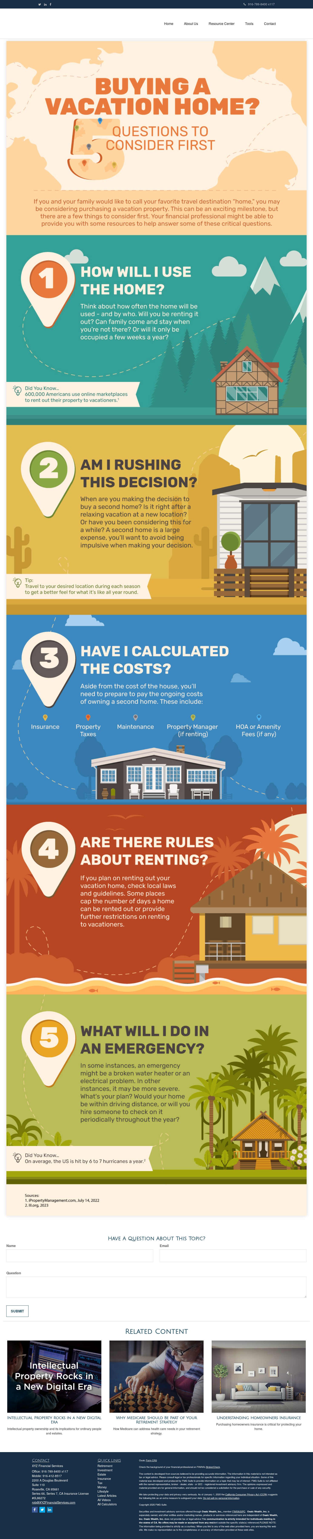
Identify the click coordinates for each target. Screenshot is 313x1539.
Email (164, 1245)
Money (102, 1487)
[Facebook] (50, 4)
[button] (191, 24)
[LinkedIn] (45, 4)
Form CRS (151, 1460)
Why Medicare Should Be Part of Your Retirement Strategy (156, 1420)
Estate (102, 1474)
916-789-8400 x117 (261, 4)
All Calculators (107, 1504)
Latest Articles (107, 1495)
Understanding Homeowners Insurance (259, 1418)
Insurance (104, 1478)
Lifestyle (103, 1491)
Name (11, 1245)
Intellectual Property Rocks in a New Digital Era (54, 1420)
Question (13, 1273)
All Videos (104, 1500)
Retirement (105, 1466)
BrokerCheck (213, 1467)
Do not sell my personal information (221, 1498)
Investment (105, 1470)
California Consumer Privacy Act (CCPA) (246, 1494)
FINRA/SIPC (238, 1511)
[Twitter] (39, 4)
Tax (100, 1483)
